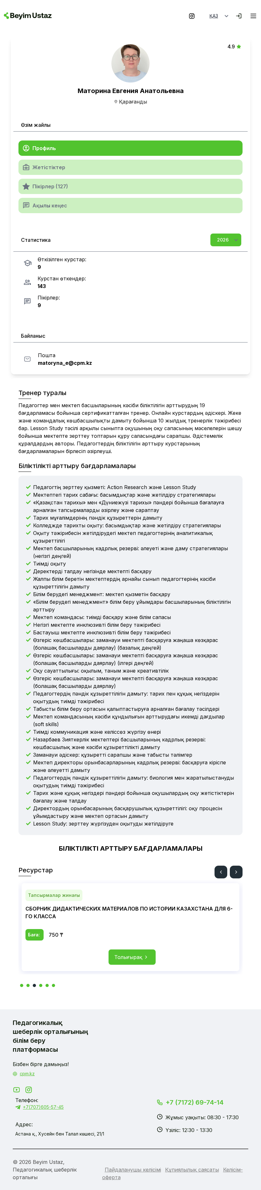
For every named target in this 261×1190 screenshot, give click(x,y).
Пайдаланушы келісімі (133, 1169)
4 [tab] (41, 985)
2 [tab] (28, 985)
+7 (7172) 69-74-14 (194, 1102)
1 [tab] (22, 985)
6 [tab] (53, 985)
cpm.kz (27, 1073)
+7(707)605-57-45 (43, 1107)
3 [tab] (34, 985)
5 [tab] (47, 985)
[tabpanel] (130, 927)
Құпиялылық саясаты (192, 1169)
